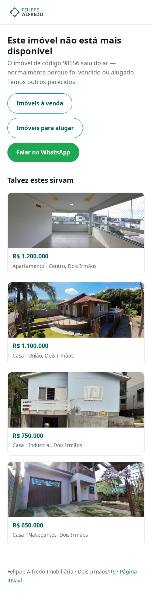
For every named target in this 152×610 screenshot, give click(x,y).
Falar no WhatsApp (43, 152)
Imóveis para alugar (45, 128)
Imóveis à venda (40, 103)
